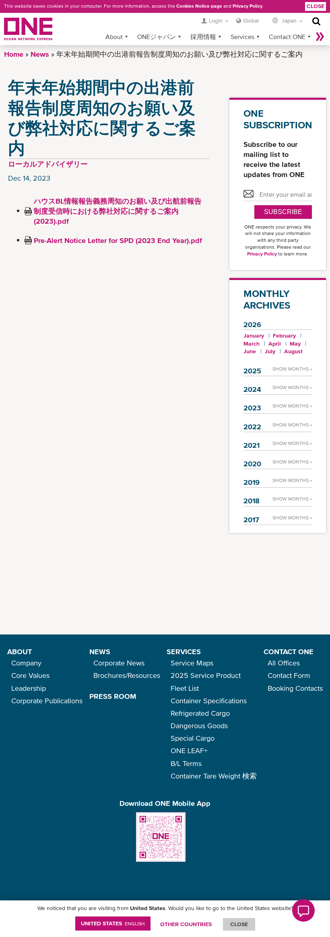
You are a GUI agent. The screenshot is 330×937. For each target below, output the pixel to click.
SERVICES (184, 651)
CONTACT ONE (289, 651)
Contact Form (289, 675)
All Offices (284, 663)
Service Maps (192, 663)
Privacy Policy (247, 6)
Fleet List (185, 688)
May (295, 343)
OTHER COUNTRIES (186, 924)
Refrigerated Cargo (200, 713)
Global (251, 20)
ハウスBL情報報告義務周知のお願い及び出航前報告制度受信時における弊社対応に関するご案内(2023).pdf (118, 211)
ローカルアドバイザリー (48, 164)
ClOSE (239, 924)
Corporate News (118, 663)
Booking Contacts (295, 688)
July (270, 351)
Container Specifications (209, 700)
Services (242, 36)
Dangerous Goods (199, 725)
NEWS (99, 651)
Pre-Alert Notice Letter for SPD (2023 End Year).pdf (118, 240)
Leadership (28, 688)
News (40, 54)
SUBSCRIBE (283, 211)
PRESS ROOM (112, 696)
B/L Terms (186, 763)
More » (320, 36)
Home (13, 54)
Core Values (30, 675)
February (284, 335)
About (114, 36)
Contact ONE (287, 36)
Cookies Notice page (199, 6)
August (293, 351)
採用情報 (203, 36)
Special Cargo (192, 738)
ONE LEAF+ (189, 750)
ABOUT (19, 651)
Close (315, 6)
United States (113, 923)
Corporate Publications (46, 700)
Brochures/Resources (126, 675)
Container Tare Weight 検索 (214, 776)
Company (26, 663)
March (251, 343)
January (253, 335)
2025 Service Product (206, 675)
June (249, 351)
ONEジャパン (156, 36)
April (274, 343)
